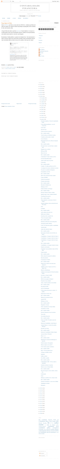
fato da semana (50, 429)
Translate (39, 15)
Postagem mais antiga (32, 103)
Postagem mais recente (5, 103)
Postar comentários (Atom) (10, 106)
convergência (55, 427)
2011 (41, 403)
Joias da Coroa (43, 129)
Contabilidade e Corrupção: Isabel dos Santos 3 (49, 238)
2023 (41, 90)
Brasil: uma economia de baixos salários (48, 175)
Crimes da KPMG (44, 177)
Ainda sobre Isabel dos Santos (46, 229)
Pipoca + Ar (43, 335)
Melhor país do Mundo (45, 214)
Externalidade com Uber (45, 171)
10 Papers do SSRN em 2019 (46, 352)
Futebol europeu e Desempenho (47, 343)
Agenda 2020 (43, 299)
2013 (41, 399)
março (42, 115)
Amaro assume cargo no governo (47, 160)
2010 (41, 405)
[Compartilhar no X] (21, 67)
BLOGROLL (25, 18)
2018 (41, 390)
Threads (40, 42)
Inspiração (43, 354)
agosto (42, 105)
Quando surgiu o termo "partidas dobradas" (49, 194)
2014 (41, 397)
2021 (41, 94)
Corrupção (43, 208)
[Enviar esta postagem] (17, 67)
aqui (17, 31)
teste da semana (41, 433)
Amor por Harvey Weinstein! (46, 334)
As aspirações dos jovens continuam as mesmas (49, 168)
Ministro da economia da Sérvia (47, 297)
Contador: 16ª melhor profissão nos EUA (48, 166)
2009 (41, 407)
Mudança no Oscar (44, 301)
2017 (41, 392)
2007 (41, 411)
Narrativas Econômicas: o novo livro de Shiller (49, 381)
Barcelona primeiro (44, 257)
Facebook (40, 40)
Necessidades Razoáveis (45, 316)
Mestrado (40, 423)
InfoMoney (7, 25)
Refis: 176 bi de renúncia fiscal (46, 350)
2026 (41, 84)
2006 (41, 413)
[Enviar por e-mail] (18, 67)
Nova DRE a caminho (45, 358)
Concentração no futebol (45, 259)
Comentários (42, 455)
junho (42, 109)
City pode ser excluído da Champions (48, 169)
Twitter (40, 38)
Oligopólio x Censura (45, 304)
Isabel (40, 54)
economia (41, 429)
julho (42, 107)
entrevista (45, 429)
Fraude (54, 421)
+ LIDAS (14, 18)
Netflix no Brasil (44, 356)
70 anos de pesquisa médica (46, 217)
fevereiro (43, 117)
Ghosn (13, 68)
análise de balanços (51, 424)
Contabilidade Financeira (30, 6)
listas (48, 432)
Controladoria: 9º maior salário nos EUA (48, 156)
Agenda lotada (43, 227)
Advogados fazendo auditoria (46, 223)
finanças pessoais (51, 430)
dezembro (43, 98)
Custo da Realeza (44, 138)
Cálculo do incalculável (45, 179)
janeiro (42, 119)
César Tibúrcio (41, 49)
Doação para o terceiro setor (46, 293)
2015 (41, 395)
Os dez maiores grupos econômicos (47, 346)
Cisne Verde (43, 127)
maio (42, 111)
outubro (42, 101)
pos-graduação (52, 432)
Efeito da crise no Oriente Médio (47, 366)
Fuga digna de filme (44, 286)
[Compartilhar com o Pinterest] (23, 67)
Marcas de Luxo (44, 153)
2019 (41, 388)
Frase (42, 206)
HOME (3, 18)
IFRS (57, 421)
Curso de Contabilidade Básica (49, 420)
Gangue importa (44, 252)
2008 (41, 409)
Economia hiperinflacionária (46, 158)
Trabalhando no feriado (45, 383)
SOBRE (8, 18)
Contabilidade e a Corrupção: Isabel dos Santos (49, 245)
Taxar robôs (43, 314)
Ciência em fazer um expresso (46, 131)
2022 (41, 92)
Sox (45, 424)
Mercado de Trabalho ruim (46, 185)
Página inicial (19, 103)
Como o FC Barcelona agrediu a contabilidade (49, 225)
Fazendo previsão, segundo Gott (47, 216)
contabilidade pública (44, 427)
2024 (41, 88)
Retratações (43, 385)
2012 (41, 401)
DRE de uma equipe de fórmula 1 (47, 279)
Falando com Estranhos (45, 247)
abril (42, 113)
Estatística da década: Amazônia (47, 365)
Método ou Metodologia (45, 270)
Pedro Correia (41, 56)
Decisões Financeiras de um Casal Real (48, 312)
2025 (41, 86)
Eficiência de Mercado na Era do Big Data (49, 221)
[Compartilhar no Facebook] (22, 67)
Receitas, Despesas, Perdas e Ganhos (48, 192)
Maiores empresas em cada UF (46, 344)
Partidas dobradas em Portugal (46, 188)
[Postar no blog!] (19, 67)
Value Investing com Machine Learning (48, 135)
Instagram (41, 35)
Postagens (42, 453)
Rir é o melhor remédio (45, 133)
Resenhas (45, 423)
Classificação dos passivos (46, 196)
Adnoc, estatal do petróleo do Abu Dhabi (48, 282)
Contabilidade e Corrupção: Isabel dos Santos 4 (49, 236)
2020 (41, 96)
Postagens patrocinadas (45, 181)
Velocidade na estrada (45, 308)
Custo (50, 421)
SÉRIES (19, 18)
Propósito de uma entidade (46, 280)
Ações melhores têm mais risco (46, 212)
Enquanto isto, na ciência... (46, 149)
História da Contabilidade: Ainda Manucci (49, 323)
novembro (43, 99)
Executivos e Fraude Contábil (46, 275)
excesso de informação (45, 288)
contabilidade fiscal (53, 426)
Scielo (42, 375)
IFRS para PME (44, 151)
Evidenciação (43, 374)
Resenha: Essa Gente (45, 328)
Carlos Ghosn (8, 68)
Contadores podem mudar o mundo (47, 137)
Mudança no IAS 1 (44, 186)
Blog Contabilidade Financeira (45, 419)
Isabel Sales (41, 52)
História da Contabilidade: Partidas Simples (49, 332)
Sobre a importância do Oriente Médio (48, 306)
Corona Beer (43, 162)
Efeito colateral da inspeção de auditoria (48, 256)
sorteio (57, 432)
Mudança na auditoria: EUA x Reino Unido (49, 377)
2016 (41, 393)
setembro (43, 103)
